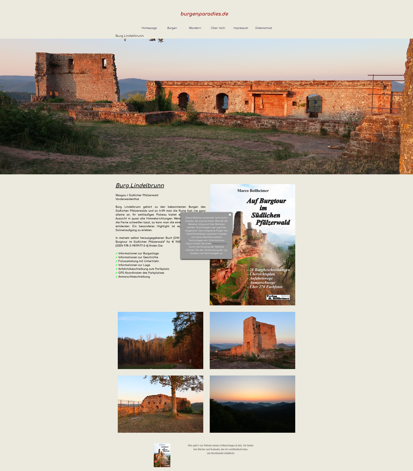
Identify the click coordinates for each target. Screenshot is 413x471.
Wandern (195, 28)
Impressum (241, 28)
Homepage (149, 28)
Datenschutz (263, 28)
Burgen (172, 28)
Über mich (218, 28)
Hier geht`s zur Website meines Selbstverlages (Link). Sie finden (220, 445)
